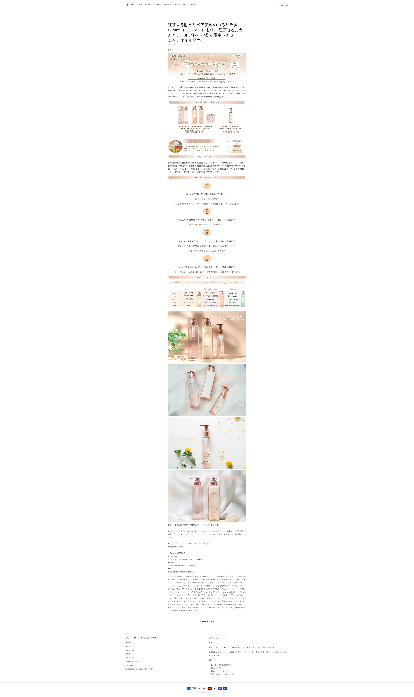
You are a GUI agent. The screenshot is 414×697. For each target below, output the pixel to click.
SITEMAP (129, 665)
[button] (277, 4)
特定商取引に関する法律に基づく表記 (139, 669)
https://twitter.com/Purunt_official (181, 565)
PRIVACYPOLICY (132, 661)
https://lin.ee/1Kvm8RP (177, 547)
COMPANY (130, 650)
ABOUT (129, 646)
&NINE (128, 642)
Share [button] (172, 50)
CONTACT (130, 658)
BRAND (129, 654)
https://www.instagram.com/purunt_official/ (185, 559)
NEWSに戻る (208, 621)
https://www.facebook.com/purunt (181, 571)
